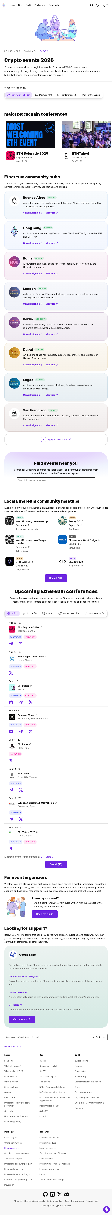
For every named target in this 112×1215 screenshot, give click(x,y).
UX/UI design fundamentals (87, 1097)
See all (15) (56, 864)
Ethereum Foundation (13, 1169)
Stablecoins (44, 1082)
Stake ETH (44, 1111)
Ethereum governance (49, 1169)
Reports (43, 1174)
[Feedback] (106, 1209)
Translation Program (13, 1158)
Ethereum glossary (12, 1121)
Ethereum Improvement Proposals (54, 1164)
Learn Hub (9, 1061)
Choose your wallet (48, 1066)
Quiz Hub (8, 1111)
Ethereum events (12, 1148)
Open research (46, 1158)
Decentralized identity (49, 1106)
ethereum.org (12, 51)
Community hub (11, 1137)
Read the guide (44, 914)
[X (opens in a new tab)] (59, 1194)
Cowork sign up (32, 212)
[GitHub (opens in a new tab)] (45, 1194)
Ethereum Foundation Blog (17, 1174)
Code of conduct (54, 1201)
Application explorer (48, 1076)
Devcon (9, 1185)
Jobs (67, 1201)
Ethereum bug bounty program (18, 1164)
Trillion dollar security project (52, 1179)
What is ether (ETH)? (13, 1071)
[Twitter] (21, 643)
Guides (42, 1061)
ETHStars (47, 856)
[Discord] (11, 702)
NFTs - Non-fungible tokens (52, 1087)
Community (30, 51)
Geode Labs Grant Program (35, 976)
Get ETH (43, 1071)
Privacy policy (77, 1201)
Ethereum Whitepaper (49, 1137)
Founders (79, 1108)
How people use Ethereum (16, 1116)
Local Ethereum (28, 992)
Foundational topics (83, 1092)
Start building (80, 1076)
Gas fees (8, 1092)
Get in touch (24, 1020)
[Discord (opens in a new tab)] (66, 1194)
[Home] (3, 5)
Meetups (52, 212)
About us (18, 1201)
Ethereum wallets (12, 1076)
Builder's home (81, 1061)
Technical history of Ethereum (52, 1153)
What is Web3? (11, 1082)
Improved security (47, 1148)
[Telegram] (11, 643)
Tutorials (78, 1066)
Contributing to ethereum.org (17, 1153)
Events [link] (44, 51)
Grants (77, 1087)
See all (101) (56, 578)
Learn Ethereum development (88, 1082)
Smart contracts (11, 1087)
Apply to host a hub (62, 440)
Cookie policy (47, 1205)
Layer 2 (42, 1116)
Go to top (100, 1037)
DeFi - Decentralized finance (52, 1092)
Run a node (9, 1097)
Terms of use (92, 1201)
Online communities (13, 1143)
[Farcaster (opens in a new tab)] (52, 1194)
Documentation (81, 1071)
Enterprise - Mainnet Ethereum (89, 1103)
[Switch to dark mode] (97, 5)
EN (107, 5)
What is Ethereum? (12, 1066)
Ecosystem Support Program (18, 1179)
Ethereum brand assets (34, 1201)
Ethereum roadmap (48, 1143)
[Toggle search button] (92, 5)
